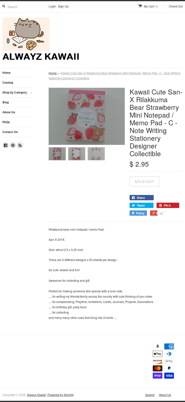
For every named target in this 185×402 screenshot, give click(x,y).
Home (6, 72)
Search (150, 395)
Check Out (176, 6)
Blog (5, 102)
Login (52, 6)
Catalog (7, 82)
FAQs (6, 122)
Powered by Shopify (60, 395)
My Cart (151, 6)
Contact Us (10, 132)
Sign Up (63, 6)
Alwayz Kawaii (36, 395)
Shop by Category (17, 92)
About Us (8, 112)
